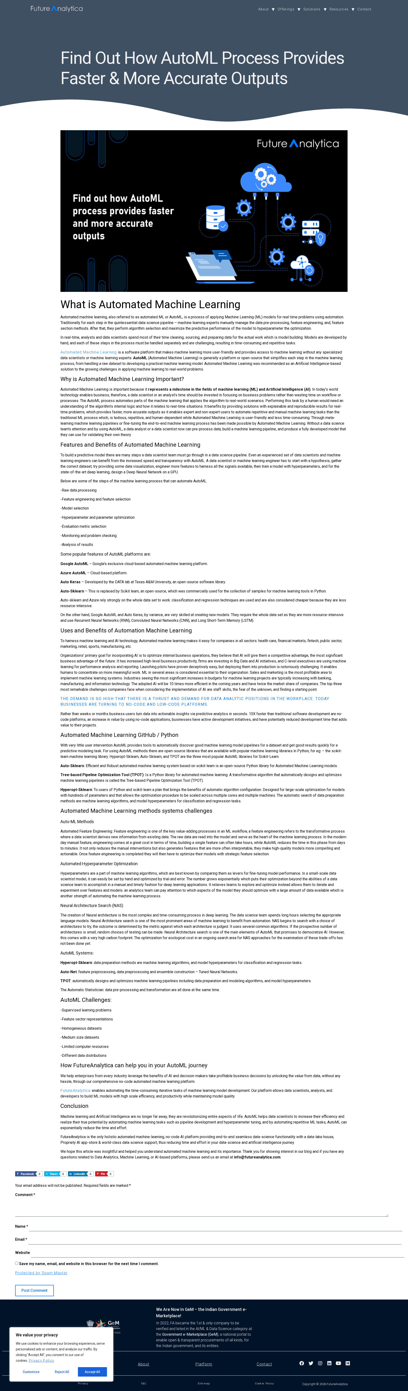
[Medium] (348, 1363)
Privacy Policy (41, 1360)
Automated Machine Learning (88, 352)
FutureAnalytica (76, 1090)
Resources (339, 9)
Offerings (286, 9)
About (263, 9)
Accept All (92, 1372)
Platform (204, 1364)
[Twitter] (311, 1363)
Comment (25, 1194)
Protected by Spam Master (41, 1273)
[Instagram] (320, 1363)
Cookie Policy (264, 1383)
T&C (144, 1383)
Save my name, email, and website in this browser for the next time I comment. (89, 1263)
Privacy (83, 1383)
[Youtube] (338, 1363)
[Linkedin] (329, 1363)
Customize (31, 1372)
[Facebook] (302, 1363)
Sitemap (204, 1383)
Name (21, 1226)
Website (22, 1252)
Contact (364, 9)
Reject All (62, 1372)
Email (21, 1239)
